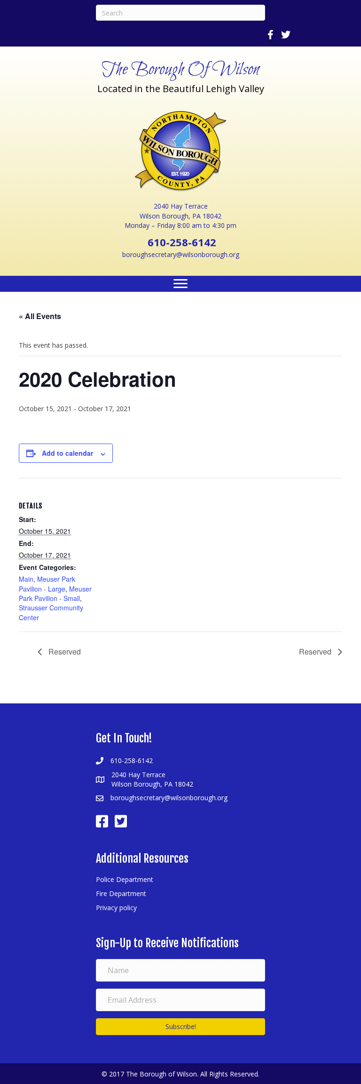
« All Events (40, 316)
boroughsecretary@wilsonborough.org (180, 254)
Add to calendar (67, 453)
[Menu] (180, 284)
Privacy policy (116, 907)
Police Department (124, 879)
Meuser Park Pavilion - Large (47, 583)
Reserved (64, 651)
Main (26, 579)
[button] (180, 1026)
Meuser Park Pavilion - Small (55, 593)
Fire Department (121, 893)
